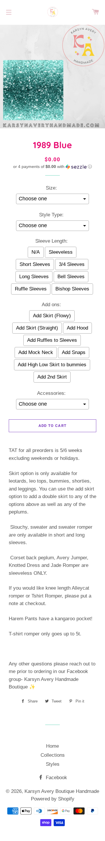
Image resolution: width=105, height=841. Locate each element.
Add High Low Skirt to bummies (52, 364)
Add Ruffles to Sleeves (52, 340)
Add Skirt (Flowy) (52, 315)
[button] (52, 166)
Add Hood (77, 328)
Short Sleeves (35, 264)
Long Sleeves (34, 276)
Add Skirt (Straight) (37, 328)
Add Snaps (73, 352)
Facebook (55, 777)
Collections (53, 755)
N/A (36, 252)
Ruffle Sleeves (31, 289)
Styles (53, 764)
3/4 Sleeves (72, 264)
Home (52, 746)
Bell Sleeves (71, 276)
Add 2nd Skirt (52, 377)
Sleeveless (61, 252)
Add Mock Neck (35, 352)
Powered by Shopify (52, 799)
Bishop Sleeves (72, 289)
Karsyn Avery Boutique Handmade (61, 791)
